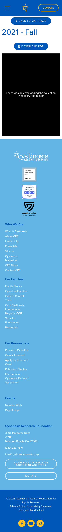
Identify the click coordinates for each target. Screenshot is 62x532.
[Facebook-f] (21, 523)
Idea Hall (39, 510)
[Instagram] (40, 523)
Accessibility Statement (39, 506)
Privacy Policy (17, 506)
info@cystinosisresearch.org (22, 454)
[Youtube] (31, 523)
